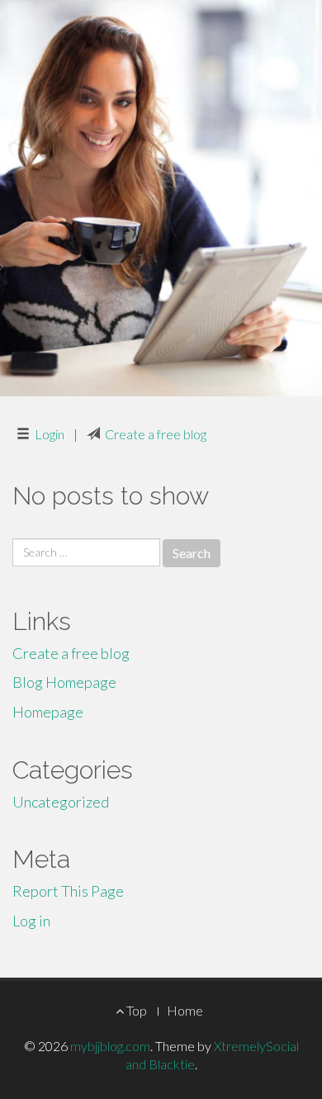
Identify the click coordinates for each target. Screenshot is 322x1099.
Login (49, 434)
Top (135, 1010)
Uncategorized (60, 802)
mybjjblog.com (110, 1046)
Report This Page (68, 891)
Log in (31, 921)
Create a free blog (155, 434)
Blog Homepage (64, 682)
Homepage (47, 712)
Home (185, 1010)
